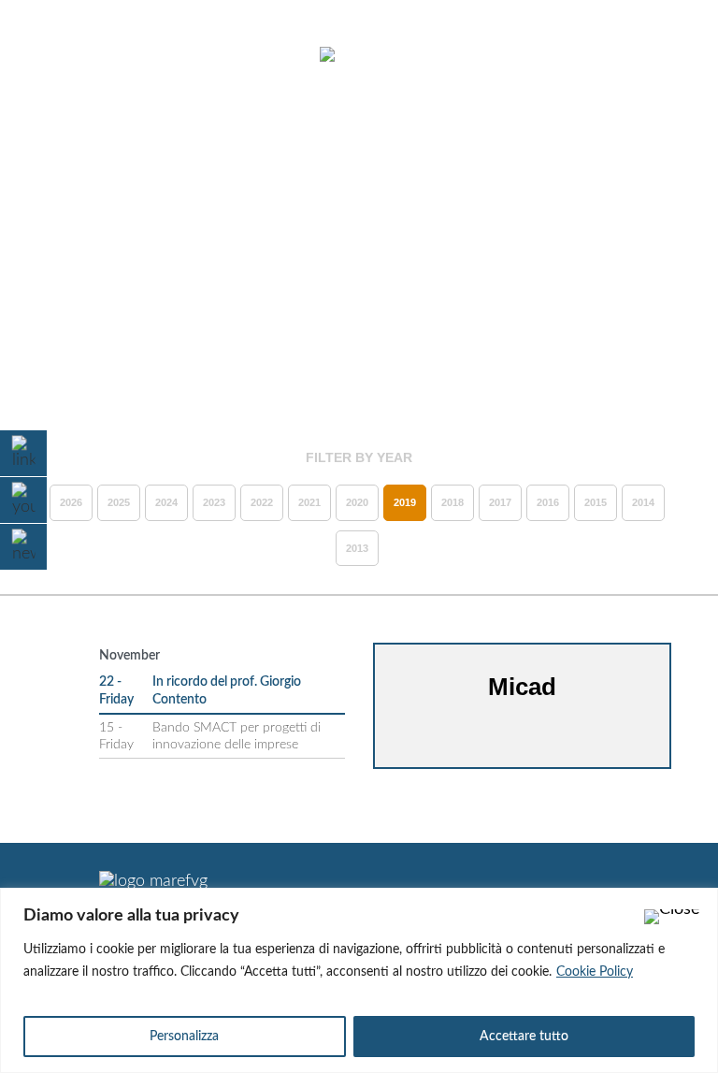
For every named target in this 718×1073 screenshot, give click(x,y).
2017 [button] (500, 502)
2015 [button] (595, 502)
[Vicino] (672, 916)
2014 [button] (643, 502)
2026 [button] (71, 502)
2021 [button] (309, 502)
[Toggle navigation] (63, 56)
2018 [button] (452, 502)
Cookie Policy (594, 972)
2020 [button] (357, 502)
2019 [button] (405, 502)
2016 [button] (548, 502)
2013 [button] (357, 548)
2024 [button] (166, 502)
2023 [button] (214, 502)
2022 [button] (262, 502)
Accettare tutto (524, 1036)
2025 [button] (119, 502)
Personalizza (184, 1036)
